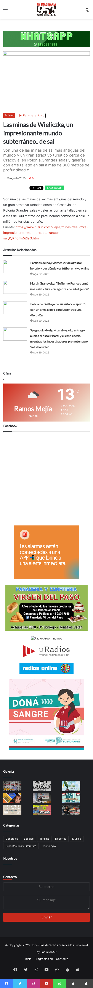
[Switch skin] (87, 11)
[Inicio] (46, 9)
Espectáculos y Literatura (21, 846)
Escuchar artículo (33, 115)
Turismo (9, 115)
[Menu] (5, 11)
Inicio (28, 959)
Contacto (10, 877)
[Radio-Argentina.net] (46, 638)
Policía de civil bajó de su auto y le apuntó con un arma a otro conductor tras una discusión (57, 309)
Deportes (60, 838)
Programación (44, 959)
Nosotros (10, 858)
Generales (12, 838)
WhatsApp (55, 187)
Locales (29, 838)
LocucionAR (48, 952)
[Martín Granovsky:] (15, 287)
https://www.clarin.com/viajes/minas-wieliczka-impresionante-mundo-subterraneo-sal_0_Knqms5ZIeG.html (45, 232)
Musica (76, 838)
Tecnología (49, 846)
